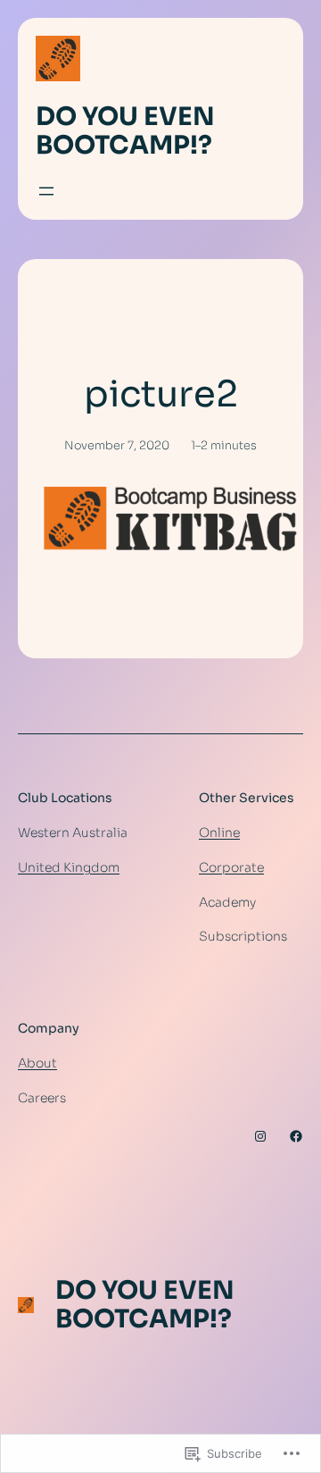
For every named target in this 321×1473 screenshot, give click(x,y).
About (37, 1063)
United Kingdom (68, 867)
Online (219, 832)
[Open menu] (46, 191)
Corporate (231, 867)
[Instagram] (260, 1136)
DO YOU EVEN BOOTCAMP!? (125, 131)
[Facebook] (296, 1136)
